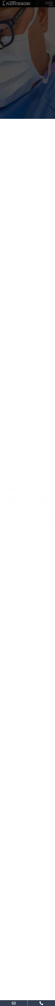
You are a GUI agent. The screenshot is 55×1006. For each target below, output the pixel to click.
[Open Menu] (49, 3)
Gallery (27, 520)
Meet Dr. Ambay (45, 520)
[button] (16, 4)
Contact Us (10, 520)
